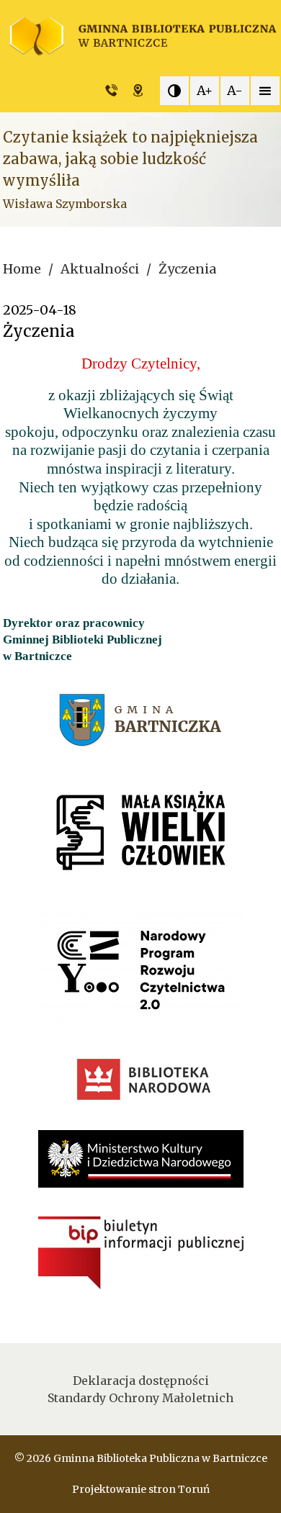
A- (235, 90)
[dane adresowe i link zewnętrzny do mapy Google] (141, 90)
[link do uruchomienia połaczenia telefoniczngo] (115, 90)
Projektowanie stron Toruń (141, 1489)
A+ (205, 90)
